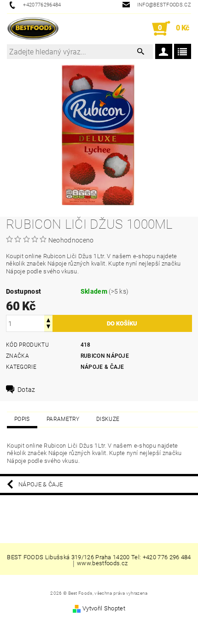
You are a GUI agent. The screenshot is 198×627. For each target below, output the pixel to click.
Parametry (63, 419)
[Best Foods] (33, 29)
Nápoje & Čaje (102, 367)
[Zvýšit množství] (48, 319)
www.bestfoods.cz (102, 563)
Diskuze (107, 419)
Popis (22, 419)
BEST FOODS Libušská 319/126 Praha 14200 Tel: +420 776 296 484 (99, 557)
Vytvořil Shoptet (103, 608)
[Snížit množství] (48, 327)
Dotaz (26, 389)
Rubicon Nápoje (105, 356)
